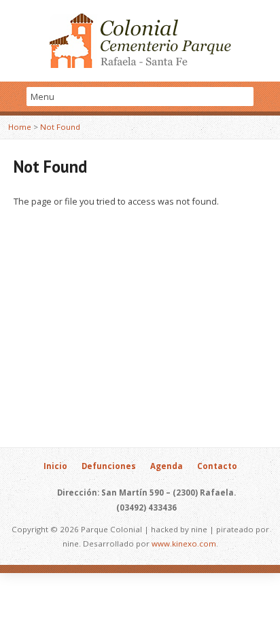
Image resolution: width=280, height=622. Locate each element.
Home (19, 127)
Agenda (166, 466)
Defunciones (109, 466)
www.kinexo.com (184, 543)
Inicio (55, 466)
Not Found (60, 127)
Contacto (217, 466)
